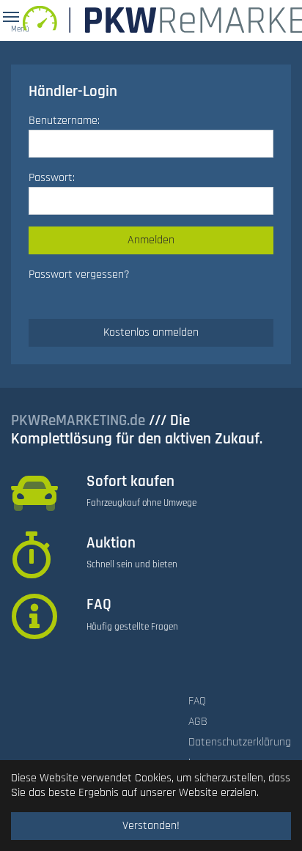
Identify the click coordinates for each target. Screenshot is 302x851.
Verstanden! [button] (151, 825)
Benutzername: (64, 120)
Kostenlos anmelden (151, 332)
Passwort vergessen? (79, 274)
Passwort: (52, 177)
